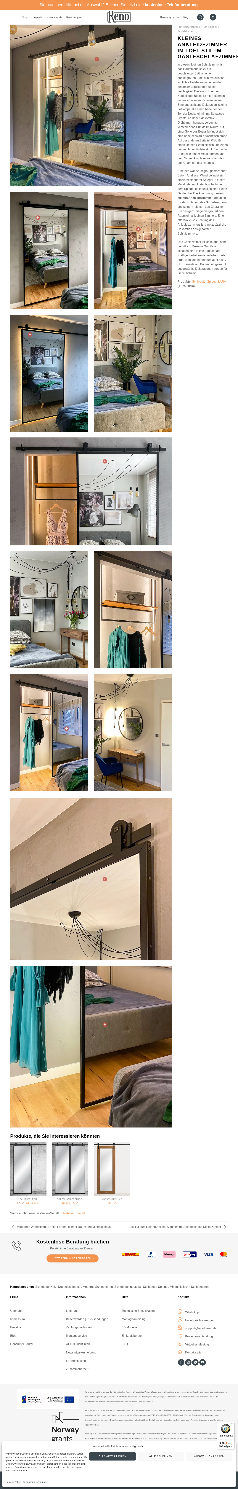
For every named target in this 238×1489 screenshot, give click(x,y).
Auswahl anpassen (209, 1456)
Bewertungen (74, 17)
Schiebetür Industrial (127, 1286)
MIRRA (112, 1202)
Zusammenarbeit (77, 1369)
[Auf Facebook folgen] (181, 1362)
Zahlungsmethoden (79, 1327)
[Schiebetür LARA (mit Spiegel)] (97, 59)
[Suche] (200, 17)
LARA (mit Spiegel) (28, 1202)
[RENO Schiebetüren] (119, 16)
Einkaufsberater (54, 17)
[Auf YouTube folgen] (202, 1362)
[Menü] (232, 1424)
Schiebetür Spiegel (72, 1213)
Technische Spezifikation (138, 1310)
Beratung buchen (170, 17)
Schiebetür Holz (46, 1286)
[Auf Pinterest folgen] (195, 1362)
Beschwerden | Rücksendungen (87, 1319)
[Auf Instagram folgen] (188, 1362)
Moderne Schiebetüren (98, 1286)
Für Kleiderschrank (189, 26)
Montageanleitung (134, 1319)
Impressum (17, 1319)
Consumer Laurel (21, 1344)
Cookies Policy (13, 1482)
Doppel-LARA (70, 1202)
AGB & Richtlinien (78, 1344)
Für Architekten (76, 1360)
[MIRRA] (112, 1169)
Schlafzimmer (186, 31)
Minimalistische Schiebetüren (189, 1286)
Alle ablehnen (161, 1456)
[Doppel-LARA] (70, 1169)
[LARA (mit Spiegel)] (28, 1169)
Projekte (37, 17)
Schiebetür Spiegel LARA (209, 281)
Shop (24, 17)
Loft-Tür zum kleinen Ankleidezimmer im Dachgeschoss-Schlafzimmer (175, 1226)
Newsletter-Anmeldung (81, 1352)
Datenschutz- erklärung (34, 1482)
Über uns (16, 1310)
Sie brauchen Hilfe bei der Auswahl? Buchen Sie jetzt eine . (119, 4)
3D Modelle (129, 1327)
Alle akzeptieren (112, 1456)
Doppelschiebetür (69, 1286)
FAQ (125, 1344)
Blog (185, 17)
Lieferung (72, 1310)
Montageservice (76, 1335)
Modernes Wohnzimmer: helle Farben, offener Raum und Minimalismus (63, 1226)
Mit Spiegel (210, 26)
